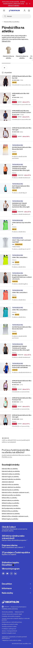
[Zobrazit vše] (2, 22)
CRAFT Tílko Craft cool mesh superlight (21, 241)
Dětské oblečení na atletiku (11, 513)
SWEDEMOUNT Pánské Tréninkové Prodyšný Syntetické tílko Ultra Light (21, 168)
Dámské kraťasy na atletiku (11, 474)
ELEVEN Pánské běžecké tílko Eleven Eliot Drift (21, 148)
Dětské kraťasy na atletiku (10, 503)
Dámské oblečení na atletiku (11, 487)
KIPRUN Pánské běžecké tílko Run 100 (21, 77)
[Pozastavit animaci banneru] (26, 3)
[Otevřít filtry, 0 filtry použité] (4, 67)
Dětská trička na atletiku (10, 511)
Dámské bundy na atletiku (10, 490)
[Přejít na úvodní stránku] (14, 10)
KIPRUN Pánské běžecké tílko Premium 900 (21, 381)
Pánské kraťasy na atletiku (22, 57)
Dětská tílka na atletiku (9, 498)
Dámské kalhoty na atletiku (11, 471)
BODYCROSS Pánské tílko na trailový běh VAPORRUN (21, 366)
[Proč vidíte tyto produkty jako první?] (3, 72)
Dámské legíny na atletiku (10, 476)
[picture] (5, 80)
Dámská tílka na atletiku (10, 468)
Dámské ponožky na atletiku (11, 495)
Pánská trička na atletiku (8, 57)
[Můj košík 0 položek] (29, 10)
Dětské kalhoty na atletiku (10, 500)
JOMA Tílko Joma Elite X (19, 257)
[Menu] (4, 10)
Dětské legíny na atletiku (10, 519)
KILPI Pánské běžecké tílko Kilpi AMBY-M (21, 187)
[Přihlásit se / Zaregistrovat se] (24, 10)
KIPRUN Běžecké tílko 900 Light (20, 94)
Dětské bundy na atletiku (10, 505)
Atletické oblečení (8, 482)
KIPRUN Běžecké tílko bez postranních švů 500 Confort (21, 111)
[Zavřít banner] (29, 3)
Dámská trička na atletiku (10, 484)
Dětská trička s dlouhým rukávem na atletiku (16, 516)
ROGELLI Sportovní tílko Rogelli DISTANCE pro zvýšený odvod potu (22, 277)
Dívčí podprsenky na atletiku (11, 508)
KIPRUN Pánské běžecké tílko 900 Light (21, 128)
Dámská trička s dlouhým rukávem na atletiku (17, 492)
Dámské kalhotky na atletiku (11, 479)
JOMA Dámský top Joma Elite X (21, 223)
